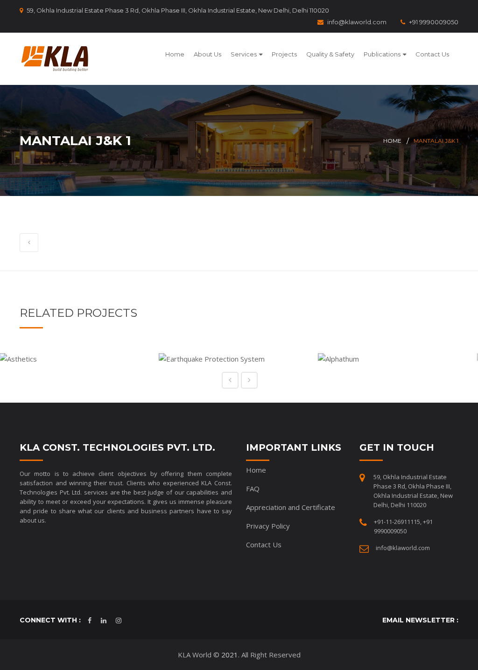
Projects (284, 54)
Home (174, 54)
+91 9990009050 (433, 22)
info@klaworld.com (357, 22)
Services (244, 54)
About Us (207, 54)
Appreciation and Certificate (290, 507)
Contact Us (432, 54)
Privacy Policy (268, 525)
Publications (382, 54)
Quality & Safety (330, 54)
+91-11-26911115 (397, 521)
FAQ (253, 488)
